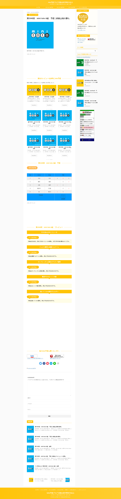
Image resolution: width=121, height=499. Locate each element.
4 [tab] (51, 109)
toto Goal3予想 (71, 7)
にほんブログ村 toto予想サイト (35, 358)
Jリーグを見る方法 (83, 7)
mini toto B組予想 (60, 7)
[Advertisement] (38, 65)
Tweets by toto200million (83, 57)
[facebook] (44, 363)
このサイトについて (82, 489)
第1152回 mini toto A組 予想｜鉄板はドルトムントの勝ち (50, 456)
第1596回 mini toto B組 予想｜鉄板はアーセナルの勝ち (91, 102)
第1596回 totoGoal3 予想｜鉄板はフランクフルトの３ (91, 92)
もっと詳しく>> (81, 30)
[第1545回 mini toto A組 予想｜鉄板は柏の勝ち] (51, 363)
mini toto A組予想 (49, 7)
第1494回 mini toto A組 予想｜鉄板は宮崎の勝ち (48, 426)
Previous (28, 97)
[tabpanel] (34, 96)
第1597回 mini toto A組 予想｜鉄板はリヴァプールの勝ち (91, 72)
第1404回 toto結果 (49, 96)
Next (70, 97)
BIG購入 (66, 489)
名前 (29, 397)
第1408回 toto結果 (64, 96)
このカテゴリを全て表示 (87, 136)
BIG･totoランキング (55, 358)
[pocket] (47, 363)
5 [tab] (52, 109)
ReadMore (34, 105)
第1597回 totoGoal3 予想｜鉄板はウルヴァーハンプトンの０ (91, 62)
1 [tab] (47, 109)
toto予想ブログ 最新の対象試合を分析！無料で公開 (60, 494)
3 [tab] (49, 109)
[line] (54, 363)
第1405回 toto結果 (34, 96)
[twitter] (40, 363)
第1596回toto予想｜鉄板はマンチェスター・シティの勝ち (91, 82)
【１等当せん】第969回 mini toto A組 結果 (47, 466)
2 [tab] (48, 109)
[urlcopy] (58, 363)
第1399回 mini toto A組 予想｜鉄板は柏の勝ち (48, 436)
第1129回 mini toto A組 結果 (43, 446)
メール (29, 403)
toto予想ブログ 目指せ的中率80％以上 (60, 2)
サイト (29, 409)
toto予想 (38, 7)
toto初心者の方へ (73, 489)
